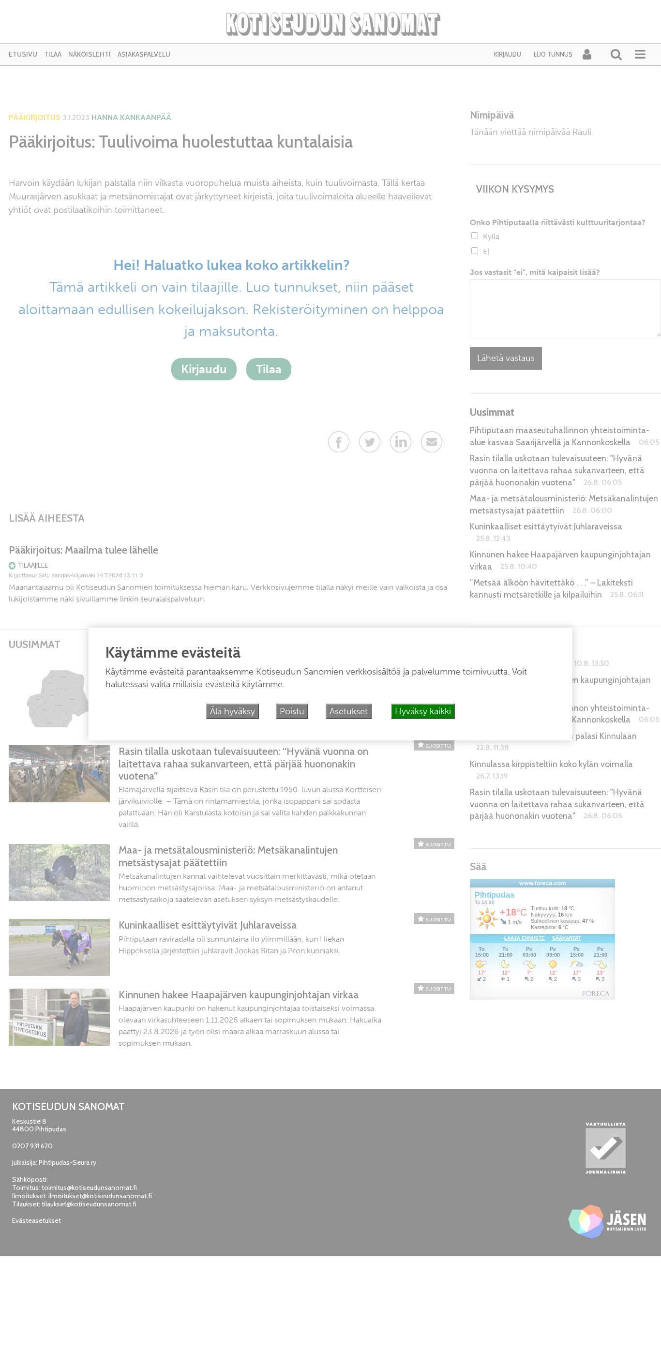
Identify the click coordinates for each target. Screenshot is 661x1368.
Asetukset (349, 711)
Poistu (292, 711)
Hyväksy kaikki (423, 711)
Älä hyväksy (232, 711)
